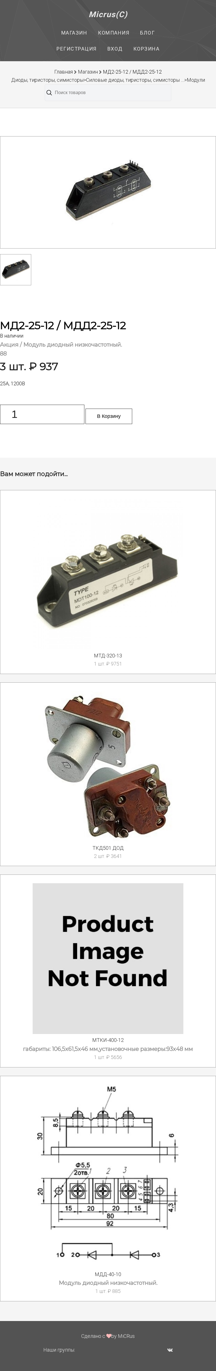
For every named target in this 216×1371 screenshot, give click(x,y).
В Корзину (109, 416)
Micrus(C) (108, 14)
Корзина (146, 49)
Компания (113, 33)
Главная (63, 72)
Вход (115, 49)
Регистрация (77, 49)
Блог (147, 33)
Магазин (74, 33)
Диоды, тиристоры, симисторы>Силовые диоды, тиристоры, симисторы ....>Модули (108, 80)
